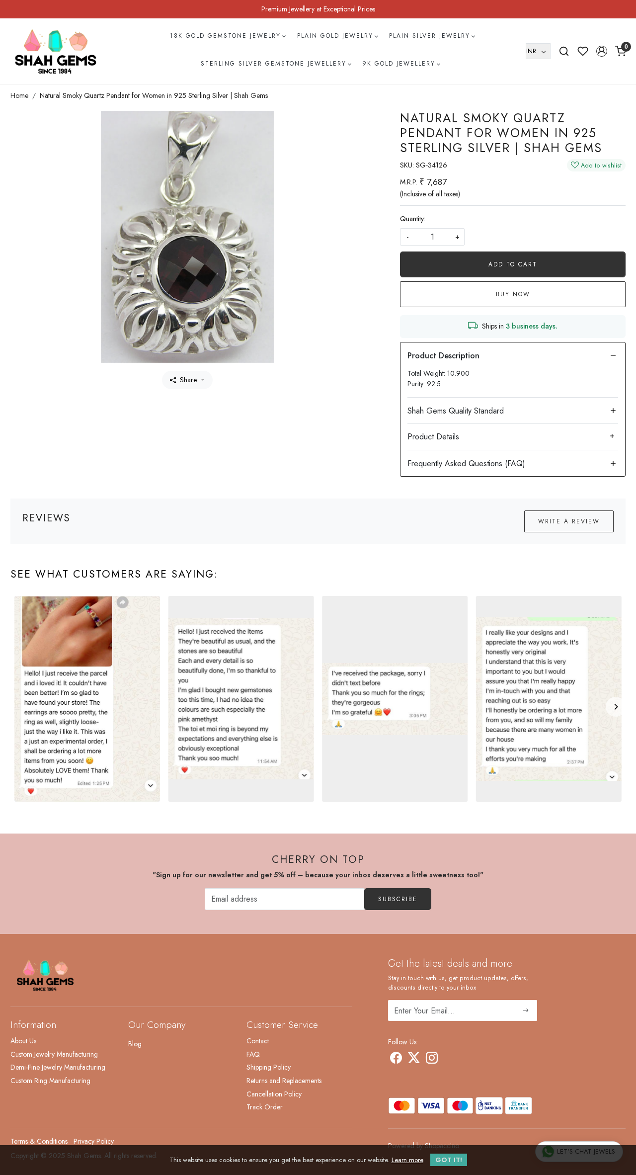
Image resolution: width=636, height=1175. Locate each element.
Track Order (264, 1107)
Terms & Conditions (39, 1141)
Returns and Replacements (283, 1081)
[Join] (526, 1010)
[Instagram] (432, 1060)
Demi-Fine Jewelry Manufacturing (57, 1067)
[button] (601, 51)
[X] (414, 1060)
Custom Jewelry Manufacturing (54, 1054)
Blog (135, 1044)
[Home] (55, 51)
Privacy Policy (94, 1141)
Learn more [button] (407, 1160)
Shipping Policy (268, 1067)
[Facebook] (396, 1060)
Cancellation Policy (274, 1094)
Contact (257, 1041)
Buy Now (513, 294)
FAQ (253, 1054)
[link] (564, 51)
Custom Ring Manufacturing (50, 1081)
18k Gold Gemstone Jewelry (225, 35)
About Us (23, 1041)
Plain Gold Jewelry (335, 35)
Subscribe (397, 899)
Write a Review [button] (569, 521)
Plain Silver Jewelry (429, 35)
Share (188, 380)
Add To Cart (512, 264)
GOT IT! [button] (448, 1160)
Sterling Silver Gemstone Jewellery (273, 63)
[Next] (616, 707)
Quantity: (412, 219)
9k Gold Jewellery (398, 63)
